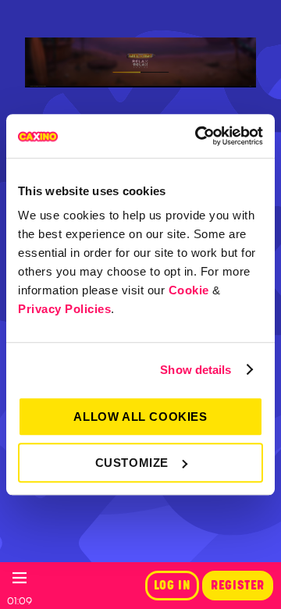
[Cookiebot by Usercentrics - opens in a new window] (198, 136)
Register (238, 585)
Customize (132, 462)
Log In (172, 585)
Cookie (189, 290)
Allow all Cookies (140, 416)
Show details (195, 369)
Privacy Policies (64, 308)
